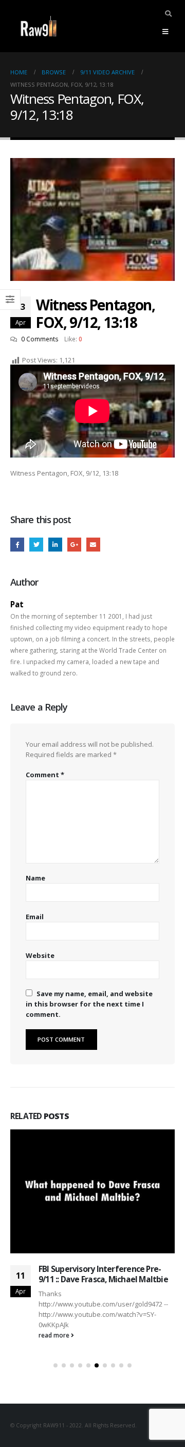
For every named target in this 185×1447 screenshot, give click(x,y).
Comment (45, 774)
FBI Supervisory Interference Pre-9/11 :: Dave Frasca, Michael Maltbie (103, 1274)
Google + (74, 545)
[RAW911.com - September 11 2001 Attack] (38, 26)
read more (55, 1335)
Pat (17, 604)
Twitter (36, 545)
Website (40, 955)
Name (35, 878)
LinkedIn (55, 545)
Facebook (17, 545)
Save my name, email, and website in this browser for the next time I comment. (89, 1004)
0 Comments (40, 339)
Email (93, 545)
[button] (55, 1365)
